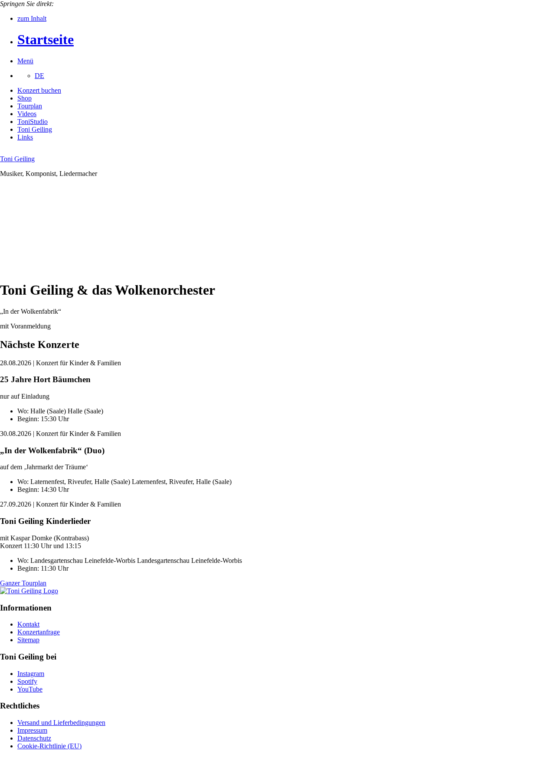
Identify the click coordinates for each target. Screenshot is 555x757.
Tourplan (29, 106)
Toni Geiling (34, 129)
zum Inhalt (31, 18)
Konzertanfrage (38, 632)
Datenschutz (34, 738)
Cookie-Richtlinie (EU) (49, 746)
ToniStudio (32, 121)
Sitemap (28, 639)
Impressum (32, 730)
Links (25, 137)
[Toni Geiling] (29, 591)
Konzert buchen (39, 90)
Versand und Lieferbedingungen (61, 722)
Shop (24, 98)
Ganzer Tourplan (23, 583)
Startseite (45, 39)
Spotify (27, 681)
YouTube (29, 689)
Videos (26, 113)
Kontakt (28, 624)
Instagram (30, 673)
